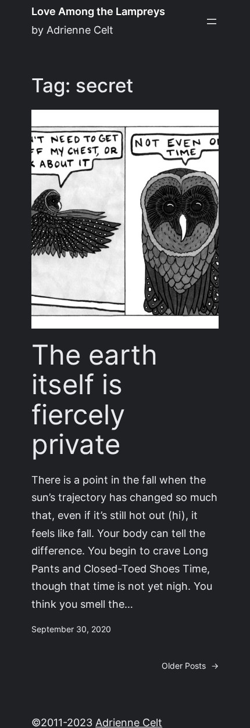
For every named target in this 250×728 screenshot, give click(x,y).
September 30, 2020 (71, 629)
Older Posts (190, 666)
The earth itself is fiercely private (94, 400)
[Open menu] (212, 21)
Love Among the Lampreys (98, 11)
